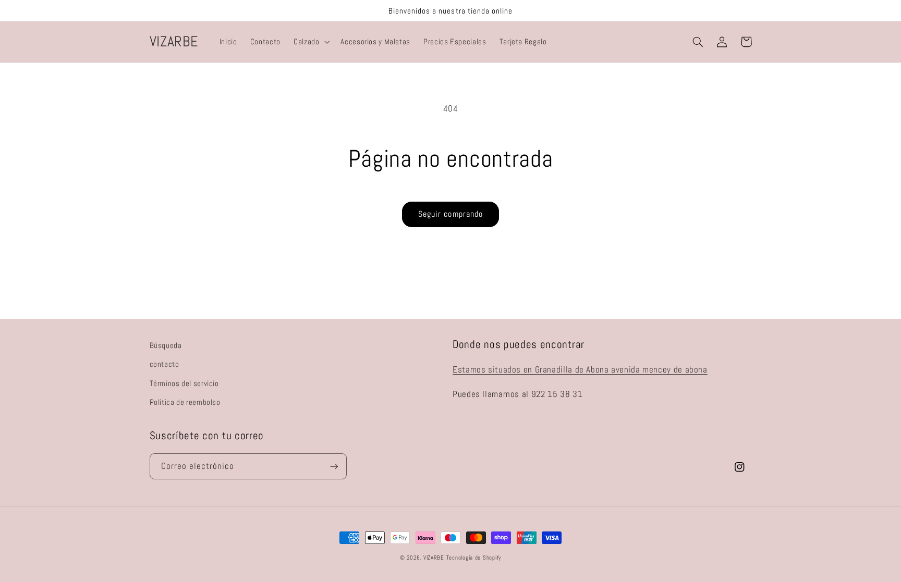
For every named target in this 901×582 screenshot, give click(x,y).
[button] (310, 41)
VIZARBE (433, 557)
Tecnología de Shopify (473, 557)
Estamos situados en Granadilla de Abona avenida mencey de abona (580, 369)
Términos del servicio (184, 383)
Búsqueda (166, 345)
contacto (164, 364)
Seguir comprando (450, 214)
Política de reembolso (185, 402)
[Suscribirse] (334, 466)
